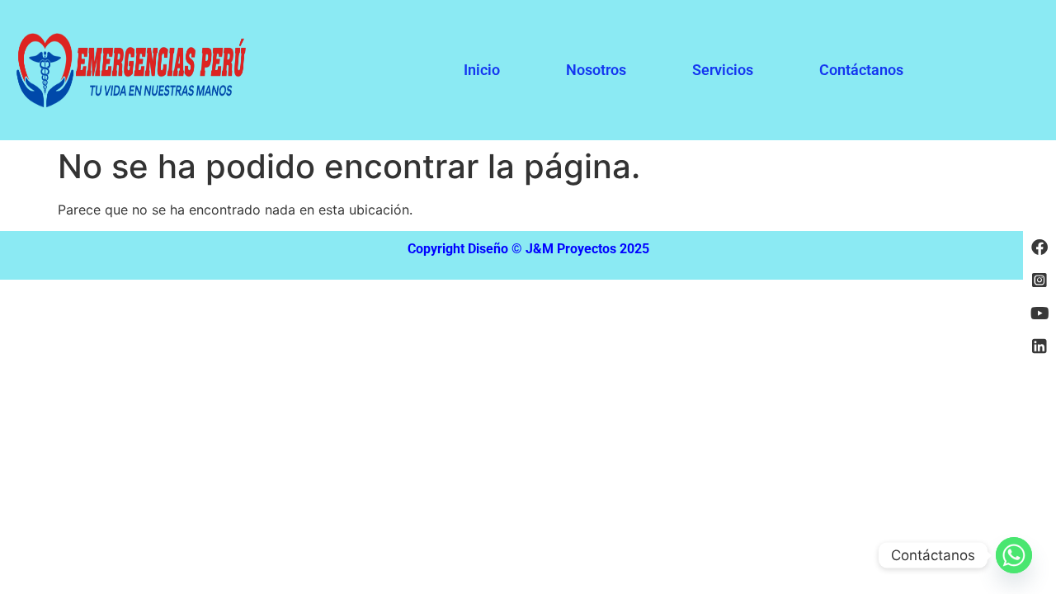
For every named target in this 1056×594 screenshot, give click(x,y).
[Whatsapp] (1014, 555)
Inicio (482, 69)
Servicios (722, 69)
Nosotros (596, 69)
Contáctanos (861, 69)
